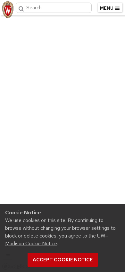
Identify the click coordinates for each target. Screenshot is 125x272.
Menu (106, 8)
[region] (62, 142)
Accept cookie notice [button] (63, 260)
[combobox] (54, 8)
